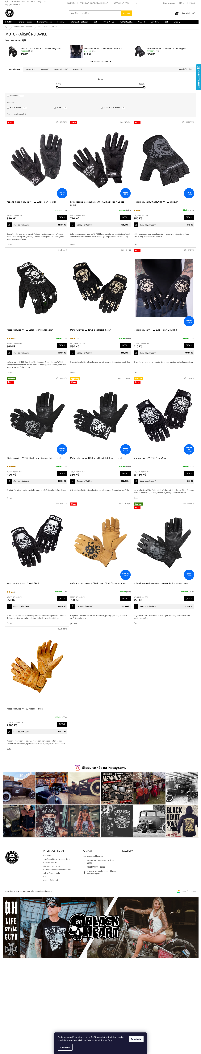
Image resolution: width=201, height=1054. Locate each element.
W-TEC (61, 107)
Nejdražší (44, 69)
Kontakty (71, 3)
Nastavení (65, 1047)
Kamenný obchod (50, 880)
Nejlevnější (30, 69)
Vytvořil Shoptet (189, 891)
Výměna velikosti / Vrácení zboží (94, 3)
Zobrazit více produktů (99, 61)
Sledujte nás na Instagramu (104, 767)
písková (73, 623)
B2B (45, 876)
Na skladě (16, 95)
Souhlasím (136, 1039)
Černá (9, 244)
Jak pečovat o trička (51, 873)
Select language (169, 3)
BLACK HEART (18, 107)
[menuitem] (9, 22)
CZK (180, 3)
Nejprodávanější (60, 69)
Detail (62, 217)
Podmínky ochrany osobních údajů (57, 869)
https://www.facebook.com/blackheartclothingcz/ (101, 872)
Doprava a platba (121, 3)
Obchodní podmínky (51, 866)
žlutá (9, 749)
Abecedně (77, 69)
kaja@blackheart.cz (95, 856)
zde (110, 1040)
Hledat (126, 13)
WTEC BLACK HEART (114, 107)
